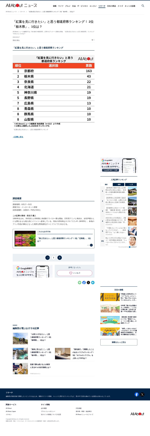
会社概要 (44, 408)
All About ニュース (11, 11)
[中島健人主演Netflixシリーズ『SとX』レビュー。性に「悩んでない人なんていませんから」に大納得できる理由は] (128, 297)
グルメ (67, 6)
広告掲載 (78, 408)
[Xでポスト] (88, 282)
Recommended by (123, 247)
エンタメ (93, 6)
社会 (74, 6)
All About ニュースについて (84, 414)
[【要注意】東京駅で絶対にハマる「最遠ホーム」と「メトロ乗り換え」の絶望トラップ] (128, 320)
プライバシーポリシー (48, 411)
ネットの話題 (130, 6)
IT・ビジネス (83, 6)
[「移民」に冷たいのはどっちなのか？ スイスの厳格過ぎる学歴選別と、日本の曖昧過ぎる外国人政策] (128, 331)
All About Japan (11, 411)
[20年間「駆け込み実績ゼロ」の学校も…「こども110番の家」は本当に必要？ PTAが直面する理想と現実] (128, 308)
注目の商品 (111, 6)
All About (9, 408)
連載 (54, 6)
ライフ (60, 6)
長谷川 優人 (16, 40)
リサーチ (101, 6)
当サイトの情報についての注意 (51, 414)
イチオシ (9, 414)
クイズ (120, 6)
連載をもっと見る (119, 342)
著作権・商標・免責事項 (83, 411)
